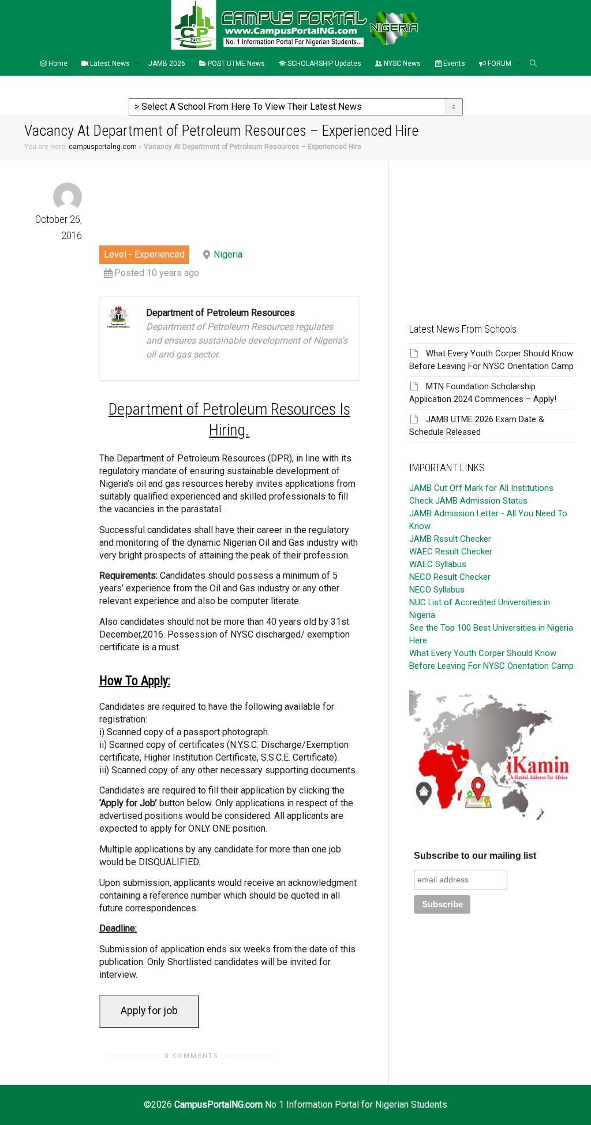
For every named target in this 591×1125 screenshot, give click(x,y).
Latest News (110, 63)
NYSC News (401, 63)
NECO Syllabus (437, 589)
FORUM (499, 63)
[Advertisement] (492, 231)
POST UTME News (235, 63)
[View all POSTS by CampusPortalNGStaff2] (67, 196)
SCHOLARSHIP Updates (323, 63)
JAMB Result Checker (450, 539)
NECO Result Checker (450, 577)
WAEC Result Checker (450, 551)
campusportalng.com (103, 147)
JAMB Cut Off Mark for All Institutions (481, 488)
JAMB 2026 (166, 63)
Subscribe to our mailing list (475, 855)
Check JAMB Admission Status (468, 501)
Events (453, 63)
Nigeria (228, 254)
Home (57, 63)
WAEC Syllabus (437, 564)
